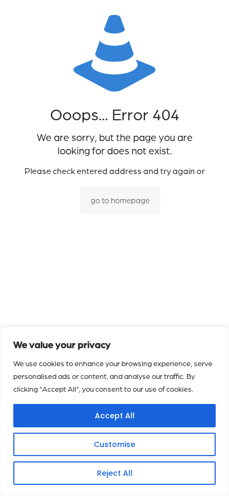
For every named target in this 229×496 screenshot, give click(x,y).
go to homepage (120, 200)
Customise (114, 444)
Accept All (115, 415)
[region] (114, 411)
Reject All (115, 473)
